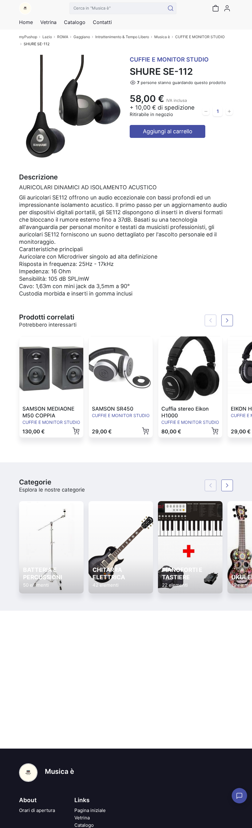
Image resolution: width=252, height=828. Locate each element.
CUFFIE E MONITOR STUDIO (200, 37)
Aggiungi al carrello (167, 131)
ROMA (62, 37)
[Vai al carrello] (215, 8)
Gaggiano (81, 37)
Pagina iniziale (90, 810)
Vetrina (82, 818)
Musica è (162, 37)
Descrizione (38, 177)
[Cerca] (170, 8)
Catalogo (74, 22)
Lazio (47, 37)
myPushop (28, 37)
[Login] (227, 8)
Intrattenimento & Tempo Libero (122, 37)
